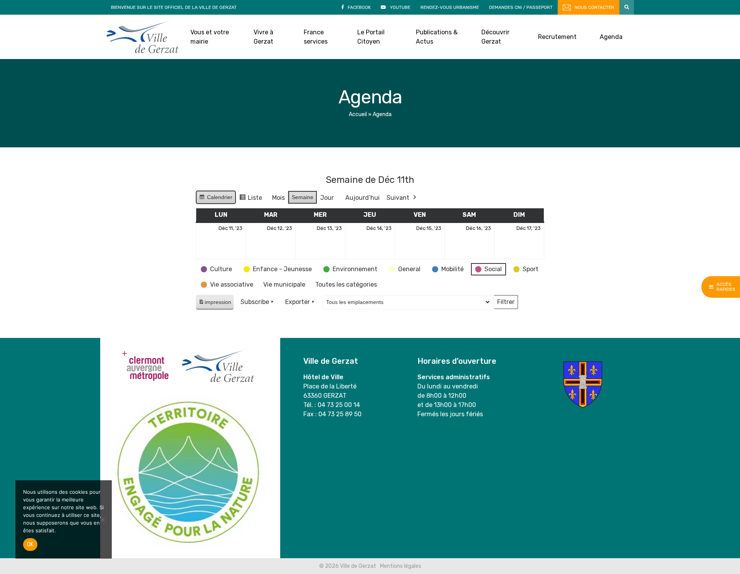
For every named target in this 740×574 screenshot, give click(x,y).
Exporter (297, 302)
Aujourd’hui (362, 197)
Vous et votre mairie (209, 37)
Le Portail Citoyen (371, 37)
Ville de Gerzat (142, 36)
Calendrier (215, 199)
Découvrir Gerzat (495, 37)
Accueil (358, 114)
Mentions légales (400, 566)
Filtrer (506, 303)
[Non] (102, 519)
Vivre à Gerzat (263, 37)
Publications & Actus (436, 37)
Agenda (611, 37)
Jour (327, 197)
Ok (30, 544)
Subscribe (254, 302)
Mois (278, 197)
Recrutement (557, 37)
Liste (250, 199)
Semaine (302, 197)
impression (214, 304)
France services (316, 37)
